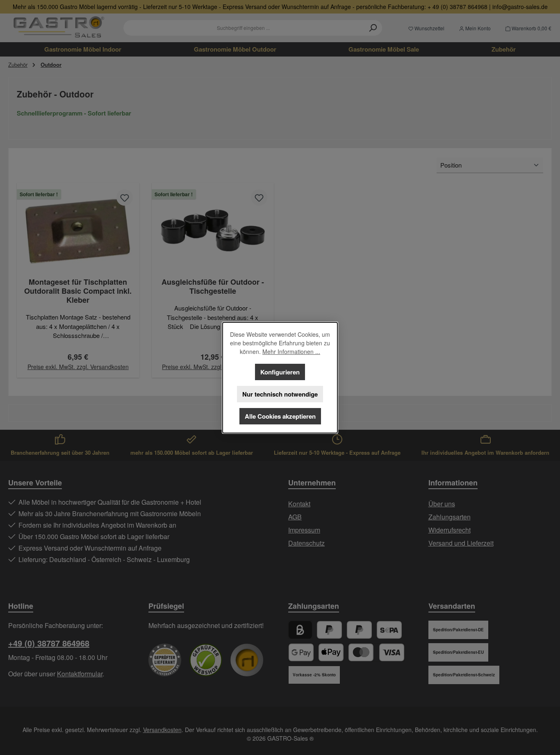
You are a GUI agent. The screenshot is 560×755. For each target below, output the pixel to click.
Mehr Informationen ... (291, 351)
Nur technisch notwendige (280, 394)
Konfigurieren (280, 371)
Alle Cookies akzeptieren (280, 416)
